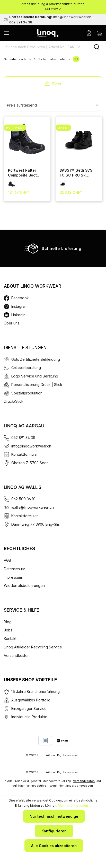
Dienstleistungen (25, 347)
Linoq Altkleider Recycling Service (33, 647)
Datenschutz (14, 569)
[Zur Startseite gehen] (48, 33)
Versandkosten (17, 655)
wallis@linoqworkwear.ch (32, 507)
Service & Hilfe (21, 610)
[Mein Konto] (89, 33)
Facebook (20, 298)
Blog (8, 622)
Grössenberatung (26, 367)
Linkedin (18, 315)
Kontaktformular (24, 454)
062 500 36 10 (23, 499)
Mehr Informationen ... (74, 805)
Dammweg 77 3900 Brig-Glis (35, 524)
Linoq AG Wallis (22, 487)
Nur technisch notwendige (54, 816)
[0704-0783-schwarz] (62, 184)
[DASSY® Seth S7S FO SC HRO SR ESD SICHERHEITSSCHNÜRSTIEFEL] (79, 140)
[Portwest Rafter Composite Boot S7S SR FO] (27, 140)
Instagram (19, 306)
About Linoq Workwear (32, 286)
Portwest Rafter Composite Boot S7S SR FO (22, 173)
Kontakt (10, 638)
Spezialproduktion (26, 393)
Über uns (11, 323)
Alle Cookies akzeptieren (54, 845)
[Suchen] (96, 47)
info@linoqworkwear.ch (31, 446)
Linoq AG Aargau (24, 425)
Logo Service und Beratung (34, 376)
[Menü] (7, 33)
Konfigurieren (54, 831)
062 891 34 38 (23, 437)
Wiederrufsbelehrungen (24, 585)
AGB (7, 560)
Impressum (13, 577)
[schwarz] (11, 184)
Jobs (8, 630)
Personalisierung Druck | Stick (36, 384)
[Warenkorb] (99, 33)
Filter (56, 84)
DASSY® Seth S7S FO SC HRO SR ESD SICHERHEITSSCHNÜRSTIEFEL (76, 173)
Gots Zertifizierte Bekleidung (35, 359)
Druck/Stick (13, 401)
